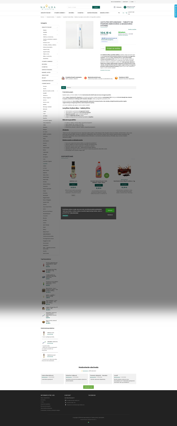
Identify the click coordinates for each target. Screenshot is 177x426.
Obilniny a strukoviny (48, 37)
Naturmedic (46, 177)
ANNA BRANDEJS (47, 234)
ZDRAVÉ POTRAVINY (47, 27)
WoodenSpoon (46, 213)
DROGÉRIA (44, 64)
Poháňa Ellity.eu (104, 41)
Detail (73, 184)
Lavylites (45, 163)
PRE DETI (44, 78)
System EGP (46, 202)
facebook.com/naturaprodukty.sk (75, 404)
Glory (44, 138)
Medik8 (45, 93)
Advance (45, 95)
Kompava (45, 157)
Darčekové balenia (47, 69)
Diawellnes (45, 58)
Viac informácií (74, 213)
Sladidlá (45, 32)
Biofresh (45, 109)
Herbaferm (45, 245)
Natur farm (46, 175)
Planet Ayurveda (47, 188)
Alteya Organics (47, 97)
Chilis (44, 125)
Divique (45, 129)
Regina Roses (46, 197)
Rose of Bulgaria (47, 200)
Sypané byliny (46, 51)
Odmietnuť (110, 214)
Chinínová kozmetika (48, 236)
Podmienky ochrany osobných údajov (50, 410)
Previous (132, 158)
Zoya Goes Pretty (47, 206)
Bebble (44, 104)
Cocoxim (45, 216)
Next (134, 158)
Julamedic (45, 152)
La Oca (45, 168)
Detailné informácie (105, 70)
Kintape (45, 154)
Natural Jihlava (46, 184)
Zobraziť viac (88, 387)
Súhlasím (110, 210)
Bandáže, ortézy (46, 72)
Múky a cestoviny (47, 56)
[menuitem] (47, 13)
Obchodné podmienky (46, 408)
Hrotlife (45, 220)
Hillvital (44, 145)
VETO (44, 209)
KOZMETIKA (44, 67)
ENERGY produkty (47, 134)
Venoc (44, 222)
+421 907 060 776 (71, 402)
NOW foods (46, 253)
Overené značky (46, 83)
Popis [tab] (63, 87)
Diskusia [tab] (69, 87)
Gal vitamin (46, 141)
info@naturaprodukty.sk (73, 400)
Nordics (45, 181)
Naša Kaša (45, 179)
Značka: (132, 29)
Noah (44, 227)
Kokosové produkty (47, 47)
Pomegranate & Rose (48, 238)
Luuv (44, 159)
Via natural (45, 243)
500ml (73, 195)
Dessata (45, 127)
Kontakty (125, 1)
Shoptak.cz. (94, 419)
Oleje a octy (46, 54)
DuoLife (45, 118)
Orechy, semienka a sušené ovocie (50, 40)
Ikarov (44, 150)
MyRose (45, 172)
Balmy (44, 229)
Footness (45, 136)
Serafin (45, 251)
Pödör (44, 191)
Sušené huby (46, 49)
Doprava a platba (45, 404)
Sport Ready (46, 225)
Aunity (44, 88)
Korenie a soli (46, 42)
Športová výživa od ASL (48, 91)
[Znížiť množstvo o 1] (101, 48)
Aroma (44, 100)
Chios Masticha (47, 122)
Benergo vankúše (47, 107)
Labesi (44, 166)
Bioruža (45, 218)
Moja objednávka (116, 1)
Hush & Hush (46, 147)
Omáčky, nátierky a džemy (49, 45)
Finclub (45, 86)
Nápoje (45, 30)
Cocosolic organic (47, 120)
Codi (44, 113)
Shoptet (85, 419)
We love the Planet (47, 211)
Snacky (45, 34)
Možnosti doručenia (123, 35)
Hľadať (96, 7)
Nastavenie (65, 215)
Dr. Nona (45, 132)
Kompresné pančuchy (47, 80)
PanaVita (45, 186)
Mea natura (46, 170)
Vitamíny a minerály (47, 61)
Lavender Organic (47, 161)
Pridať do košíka (113, 48)
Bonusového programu (107, 39)
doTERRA (45, 116)
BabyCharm (46, 232)
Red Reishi (45, 195)
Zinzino (45, 204)
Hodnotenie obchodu (88, 367)
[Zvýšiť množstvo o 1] (104, 48)
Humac (45, 143)
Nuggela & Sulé (46, 241)
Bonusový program (46, 406)
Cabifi (44, 111)
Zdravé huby (45, 75)
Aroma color (46, 102)
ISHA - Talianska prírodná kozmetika (49, 248)
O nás (132, 1)
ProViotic (45, 193)
